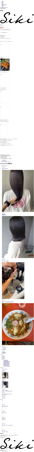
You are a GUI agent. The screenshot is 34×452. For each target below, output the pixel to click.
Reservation (3, 8)
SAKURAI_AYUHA (6, 364)
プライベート (4, 358)
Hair (2, 3)
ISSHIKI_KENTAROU (7, 361)
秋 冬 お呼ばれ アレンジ (6, 161)
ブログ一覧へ (4, 160)
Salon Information (4, 4)
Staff (2, 2)
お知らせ (3, 356)
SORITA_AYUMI (6, 365)
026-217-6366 (5, 7)
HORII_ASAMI (6, 360)
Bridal (3, 6)
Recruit (3, 5)
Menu (3, 1)
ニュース (3, 357)
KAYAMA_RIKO (5, 29)
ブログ (9, 29)
